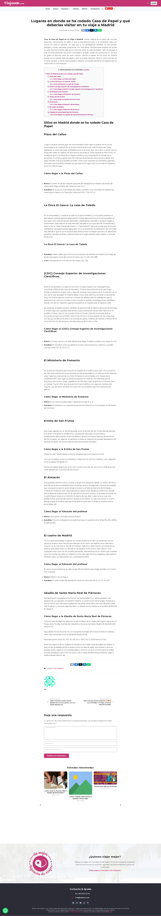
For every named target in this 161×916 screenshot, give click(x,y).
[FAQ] (87, 903)
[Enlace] (147, 3)
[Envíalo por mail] (83, 30)
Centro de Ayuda (75, 912)
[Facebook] (73, 903)
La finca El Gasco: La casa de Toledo (61, 81)
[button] (102, 9)
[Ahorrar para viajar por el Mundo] (80, 778)
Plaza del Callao (54, 76)
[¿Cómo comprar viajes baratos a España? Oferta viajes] (55, 783)
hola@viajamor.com (82, 897)
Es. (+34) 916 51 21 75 (82, 893)
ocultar (86, 70)
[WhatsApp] (84, 903)
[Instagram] (77, 903)
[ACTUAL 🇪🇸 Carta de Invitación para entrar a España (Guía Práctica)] (105, 783)
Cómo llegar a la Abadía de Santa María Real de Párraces (71, 115)
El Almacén (52, 102)
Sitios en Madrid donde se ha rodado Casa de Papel (64, 74)
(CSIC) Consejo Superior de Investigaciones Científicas (68, 86)
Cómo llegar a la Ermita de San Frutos (65, 99)
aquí (111, 912)
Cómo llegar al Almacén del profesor (64, 104)
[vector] (14, 3)
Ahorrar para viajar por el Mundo (80, 786)
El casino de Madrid (55, 107)
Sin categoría (58, 668)
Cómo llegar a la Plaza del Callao (63, 79)
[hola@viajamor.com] (73, 898)
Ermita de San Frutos (56, 97)
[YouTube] (80, 903)
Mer (45, 689)
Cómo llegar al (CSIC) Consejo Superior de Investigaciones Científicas (76, 89)
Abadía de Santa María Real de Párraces (62, 112)
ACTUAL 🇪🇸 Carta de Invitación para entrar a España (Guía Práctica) (105, 798)
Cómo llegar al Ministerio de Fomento (65, 94)
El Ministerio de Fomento (57, 92)
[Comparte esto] (87, 30)
